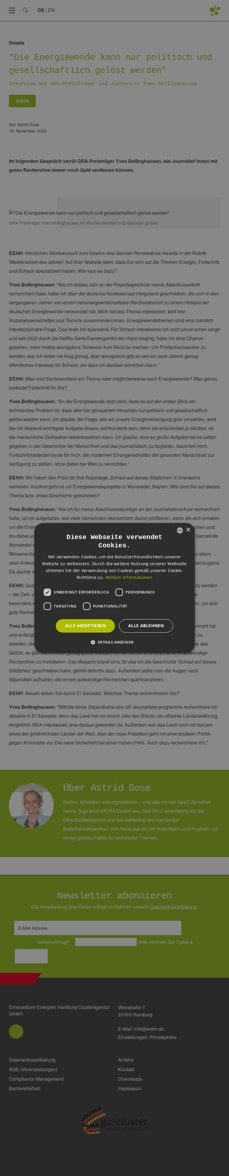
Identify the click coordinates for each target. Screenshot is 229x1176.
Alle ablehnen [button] (146, 625)
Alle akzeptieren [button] (85, 625)
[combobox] (180, 530)
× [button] (188, 530)
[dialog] (114, 588)
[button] (114, 642)
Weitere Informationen (128, 577)
